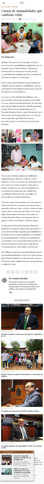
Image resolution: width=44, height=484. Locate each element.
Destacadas (6, 6)
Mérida (15, 6)
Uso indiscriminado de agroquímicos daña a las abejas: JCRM (21, 447)
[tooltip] (8, 272)
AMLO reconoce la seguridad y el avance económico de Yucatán (22, 470)
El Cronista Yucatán (29, 19)
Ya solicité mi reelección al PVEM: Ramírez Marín (20, 411)
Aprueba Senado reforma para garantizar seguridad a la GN (22, 335)
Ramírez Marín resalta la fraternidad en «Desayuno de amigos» (22, 375)
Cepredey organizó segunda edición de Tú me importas (22, 457)
